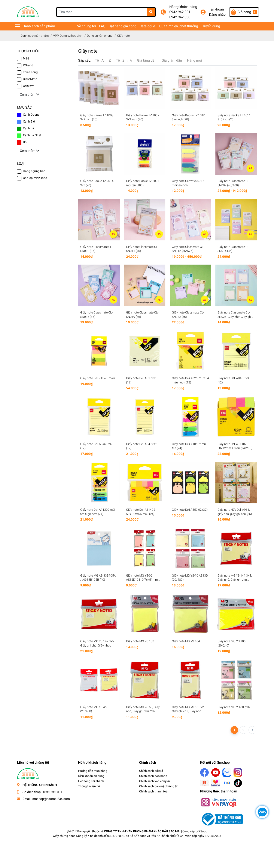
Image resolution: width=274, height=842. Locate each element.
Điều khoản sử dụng (91, 776)
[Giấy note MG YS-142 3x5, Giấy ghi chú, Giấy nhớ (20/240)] (99, 614)
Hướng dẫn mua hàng (92, 770)
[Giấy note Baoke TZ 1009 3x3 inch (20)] (144, 88)
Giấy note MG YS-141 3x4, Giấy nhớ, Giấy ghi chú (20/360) (234, 580)
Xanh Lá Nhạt (32, 135)
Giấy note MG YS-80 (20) (233, 707)
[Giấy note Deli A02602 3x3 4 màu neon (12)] (190, 351)
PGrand (28, 65)
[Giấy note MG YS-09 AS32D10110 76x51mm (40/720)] (144, 548)
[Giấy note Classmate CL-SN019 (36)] (144, 285)
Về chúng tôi (86, 26)
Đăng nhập (217, 14)
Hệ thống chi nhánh (91, 781)
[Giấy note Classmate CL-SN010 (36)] (99, 220)
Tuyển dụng (211, 26)
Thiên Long (30, 72)
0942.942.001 (179, 12)
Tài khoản (216, 9)
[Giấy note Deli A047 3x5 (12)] (144, 417)
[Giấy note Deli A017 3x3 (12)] (144, 351)
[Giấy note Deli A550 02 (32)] (190, 483)
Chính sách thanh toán (154, 791)
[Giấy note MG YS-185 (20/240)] (236, 614)
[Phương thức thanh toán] (218, 802)
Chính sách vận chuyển (154, 781)
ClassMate (30, 79)
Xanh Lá (28, 128)
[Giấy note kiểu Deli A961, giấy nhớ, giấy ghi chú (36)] (236, 483)
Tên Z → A (124, 60)
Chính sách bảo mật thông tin (158, 786)
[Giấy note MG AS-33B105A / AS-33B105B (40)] (99, 548)
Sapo (203, 831)
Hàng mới (194, 60)
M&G (26, 58)
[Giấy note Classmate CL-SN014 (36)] (236, 220)
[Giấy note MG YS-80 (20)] (236, 680)
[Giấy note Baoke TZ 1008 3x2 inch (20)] (99, 88)
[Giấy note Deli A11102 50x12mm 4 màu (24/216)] (236, 417)
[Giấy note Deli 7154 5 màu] (99, 351)
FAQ (102, 26)
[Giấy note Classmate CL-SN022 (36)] (190, 285)
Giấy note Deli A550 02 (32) (190, 509)
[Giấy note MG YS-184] (190, 614)
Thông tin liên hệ (89, 786)
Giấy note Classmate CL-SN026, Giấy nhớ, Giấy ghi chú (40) (234, 317)
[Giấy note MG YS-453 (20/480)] (99, 680)
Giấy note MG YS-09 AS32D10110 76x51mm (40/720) (142, 580)
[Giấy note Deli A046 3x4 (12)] (99, 417)
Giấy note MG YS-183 (140, 641)
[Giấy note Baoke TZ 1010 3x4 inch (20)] (190, 88)
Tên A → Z (103, 60)
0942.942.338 (179, 17)
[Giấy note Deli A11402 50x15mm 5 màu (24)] (144, 483)
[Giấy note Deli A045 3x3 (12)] (236, 351)
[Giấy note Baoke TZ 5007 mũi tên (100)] (144, 154)
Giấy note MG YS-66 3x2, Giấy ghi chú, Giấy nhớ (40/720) (188, 711)
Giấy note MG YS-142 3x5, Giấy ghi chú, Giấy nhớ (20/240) (97, 645)
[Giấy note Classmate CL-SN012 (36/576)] (190, 220)
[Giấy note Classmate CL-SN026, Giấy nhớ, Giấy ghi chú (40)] (236, 285)
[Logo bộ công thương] (221, 819)
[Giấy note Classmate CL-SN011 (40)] (144, 220)
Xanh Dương (31, 114)
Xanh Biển (29, 121)
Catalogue (147, 26)
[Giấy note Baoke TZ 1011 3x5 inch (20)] (236, 88)
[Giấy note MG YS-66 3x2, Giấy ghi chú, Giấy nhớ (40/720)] (190, 680)
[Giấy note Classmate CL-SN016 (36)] (99, 285)
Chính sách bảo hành (153, 776)
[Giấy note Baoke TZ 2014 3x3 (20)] (99, 154)
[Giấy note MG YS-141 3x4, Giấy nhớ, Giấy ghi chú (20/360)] (236, 548)
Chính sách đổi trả (151, 770)
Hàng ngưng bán (34, 171)
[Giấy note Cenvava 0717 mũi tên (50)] (190, 154)
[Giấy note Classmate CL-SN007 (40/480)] (236, 154)
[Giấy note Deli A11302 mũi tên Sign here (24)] (99, 483)
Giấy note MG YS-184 (186, 641)
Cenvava (28, 86)
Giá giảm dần (172, 60)
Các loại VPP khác (35, 178)
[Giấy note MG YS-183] (144, 614)
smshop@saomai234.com (51, 799)
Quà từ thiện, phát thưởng (178, 26)
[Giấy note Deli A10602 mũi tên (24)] (190, 417)
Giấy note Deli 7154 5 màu (97, 378)
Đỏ (25, 142)
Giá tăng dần (146, 60)
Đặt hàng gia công (122, 26)
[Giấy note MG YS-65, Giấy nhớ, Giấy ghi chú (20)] (144, 680)
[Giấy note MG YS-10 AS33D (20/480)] (190, 548)
